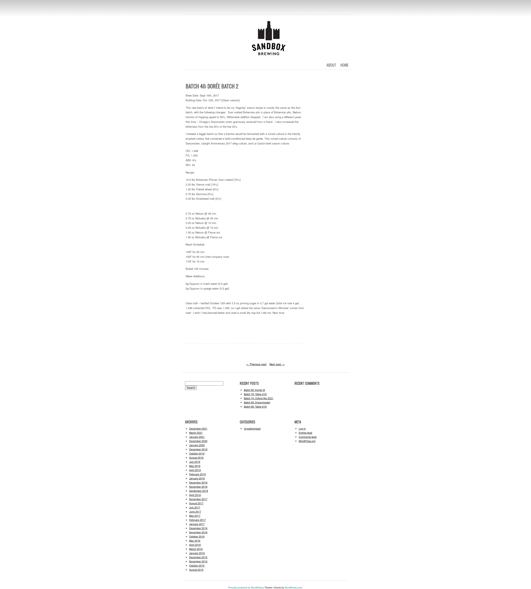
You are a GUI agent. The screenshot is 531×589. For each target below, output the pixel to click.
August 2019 (196, 457)
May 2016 (194, 540)
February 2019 (197, 474)
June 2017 (195, 511)
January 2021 (197, 437)
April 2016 (195, 544)
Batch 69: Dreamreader (257, 402)
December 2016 (198, 528)
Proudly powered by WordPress (245, 587)
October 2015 (197, 565)
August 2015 (196, 569)
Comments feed (308, 437)
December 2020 (198, 441)
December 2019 (198, 449)
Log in (302, 428)
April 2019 (195, 470)
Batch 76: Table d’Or (255, 394)
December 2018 (198, 482)
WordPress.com (293, 587)
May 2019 (194, 466)
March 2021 (196, 432)
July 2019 (194, 461)
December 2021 (198, 428)
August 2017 (196, 503)
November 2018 (198, 486)
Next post (277, 364)
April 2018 (195, 495)
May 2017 (194, 515)
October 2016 (197, 536)
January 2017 (197, 524)
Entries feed (305, 432)
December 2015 (198, 557)
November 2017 (198, 499)
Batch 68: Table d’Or (255, 406)
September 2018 (198, 490)
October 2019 (197, 453)
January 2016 (197, 553)
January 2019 (197, 478)
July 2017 (194, 507)
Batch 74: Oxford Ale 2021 (258, 398)
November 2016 (198, 532)
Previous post (256, 364)
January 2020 (197, 445)
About (331, 65)
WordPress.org (307, 441)
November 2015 (198, 561)
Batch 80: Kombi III (254, 390)
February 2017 (197, 520)
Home (344, 65)
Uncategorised (252, 428)
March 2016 (196, 549)
